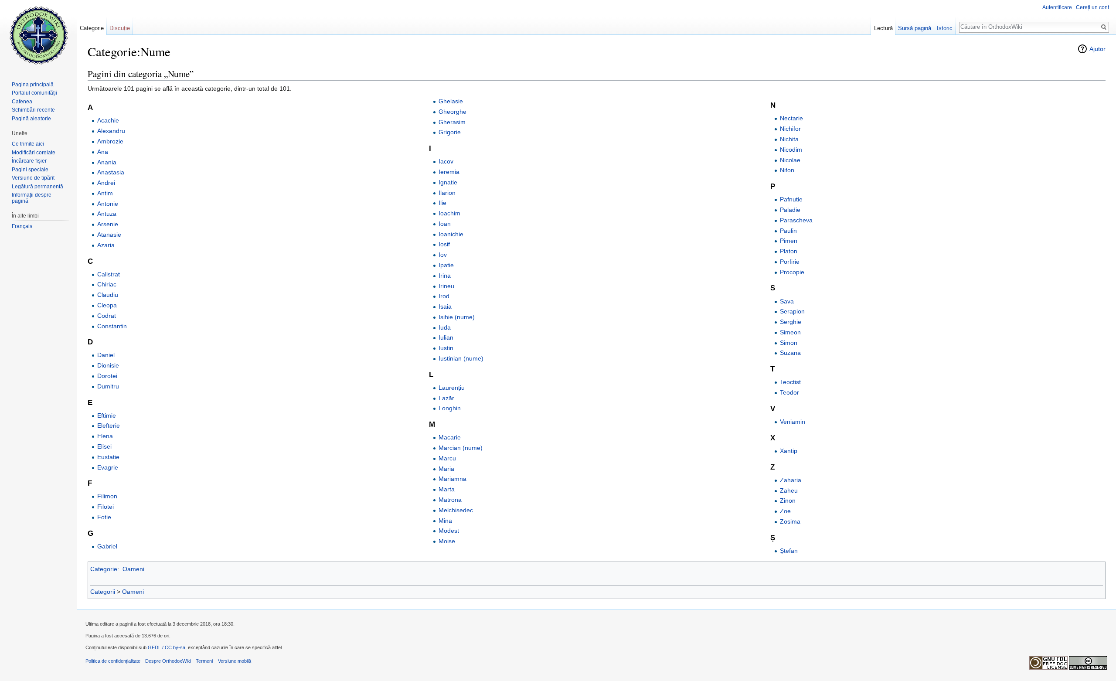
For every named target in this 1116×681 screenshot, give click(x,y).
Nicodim (791, 149)
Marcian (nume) (461, 447)
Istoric (945, 28)
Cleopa (107, 305)
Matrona (450, 499)
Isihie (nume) (457, 316)
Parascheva (796, 220)
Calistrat (108, 274)
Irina (445, 275)
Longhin (450, 408)
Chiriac (106, 284)
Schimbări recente (33, 110)
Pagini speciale (30, 170)
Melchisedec (456, 510)
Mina (445, 520)
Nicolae (790, 160)
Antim (105, 193)
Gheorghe (452, 111)
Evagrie (107, 467)
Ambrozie (110, 141)
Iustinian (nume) (461, 358)
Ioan (445, 223)
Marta (447, 489)
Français (22, 226)
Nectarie (791, 118)
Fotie (104, 517)
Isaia (445, 306)
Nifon (787, 170)
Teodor (789, 392)
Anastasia (110, 172)
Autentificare (1057, 7)
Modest (449, 530)
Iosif (444, 244)
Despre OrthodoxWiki (168, 661)
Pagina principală (33, 85)
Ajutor (1097, 48)
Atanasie (109, 234)
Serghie (790, 321)
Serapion (792, 311)
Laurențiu (452, 387)
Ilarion (447, 192)
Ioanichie (451, 234)
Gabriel (107, 546)
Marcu (447, 458)
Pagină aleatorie (31, 119)
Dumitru (108, 386)
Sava (787, 301)
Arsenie (107, 224)
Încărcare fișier (29, 161)
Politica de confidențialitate (112, 661)
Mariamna (452, 478)
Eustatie (108, 456)
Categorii (102, 591)
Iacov (446, 161)
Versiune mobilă (234, 661)
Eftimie (106, 415)
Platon (788, 251)
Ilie (442, 202)
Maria (446, 468)
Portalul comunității (34, 93)
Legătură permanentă (37, 187)
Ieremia (449, 171)
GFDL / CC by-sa (166, 647)
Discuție (119, 28)
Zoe (785, 510)
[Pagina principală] (38, 35)
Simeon (790, 332)
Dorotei (107, 375)
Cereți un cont (1092, 7)
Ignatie (448, 182)
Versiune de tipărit (33, 178)
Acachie (108, 120)
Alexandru (111, 130)
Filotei (105, 506)
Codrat (106, 315)
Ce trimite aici (28, 144)
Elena (105, 435)
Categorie (103, 568)
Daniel (106, 354)
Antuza (106, 213)
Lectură (883, 28)
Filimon (107, 496)
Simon (788, 342)
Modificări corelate (33, 153)
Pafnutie (791, 199)
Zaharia (790, 480)
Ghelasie (451, 101)
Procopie (792, 272)
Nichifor (790, 128)
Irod (444, 296)
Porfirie (790, 261)
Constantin (112, 326)
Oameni (133, 568)
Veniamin (792, 421)
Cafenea (22, 102)
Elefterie (108, 425)
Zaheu (789, 490)
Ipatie (446, 265)
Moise (447, 541)
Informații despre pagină (31, 198)
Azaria (106, 245)
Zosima (790, 521)
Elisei (104, 446)
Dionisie (108, 365)
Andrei (106, 182)
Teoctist (790, 381)
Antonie (107, 203)
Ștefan (789, 550)
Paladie (790, 209)
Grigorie (450, 132)
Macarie (450, 437)
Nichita (789, 139)
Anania (106, 162)
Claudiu (107, 294)
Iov (443, 254)
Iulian (446, 337)
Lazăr (446, 398)
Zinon (788, 500)
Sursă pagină (914, 28)
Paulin (788, 230)
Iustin (446, 347)
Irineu (446, 286)
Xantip (788, 450)
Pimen (788, 240)
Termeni (204, 661)
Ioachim (449, 213)
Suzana (790, 352)
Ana (102, 151)
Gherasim (452, 122)
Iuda (445, 327)
